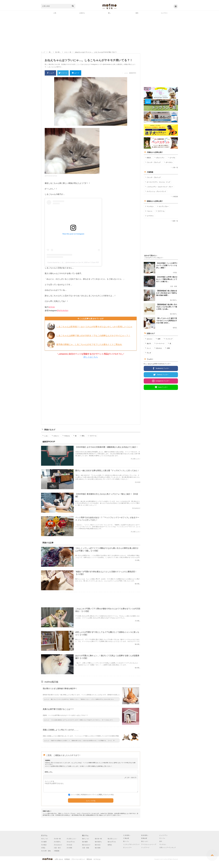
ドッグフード (145, 847)
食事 (159, 339)
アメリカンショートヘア (148, 844)
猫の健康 (85, 842)
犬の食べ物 (57, 838)
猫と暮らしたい (112, 838)
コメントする (90, 801)
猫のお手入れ (112, 842)
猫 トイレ (126, 841)
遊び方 (149, 343)
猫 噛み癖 (144, 838)
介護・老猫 (85, 848)
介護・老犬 (57, 848)
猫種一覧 (175, 221)
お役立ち (82, 13)
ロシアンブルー (164, 206)
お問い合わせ (59, 859)
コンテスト (164, 13)
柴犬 (160, 841)
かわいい (56, 436)
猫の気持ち (98, 842)
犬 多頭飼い (126, 835)
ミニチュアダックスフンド (131, 844)
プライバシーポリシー (78, 859)
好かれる (159, 348)
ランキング (169, 339)
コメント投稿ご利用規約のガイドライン (84, 794)
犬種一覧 (175, 167)
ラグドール (93, 436)
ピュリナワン (163, 835)
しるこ (46, 436)
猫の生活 (97, 845)
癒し (109, 13)
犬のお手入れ (71, 842)
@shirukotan (62, 310)
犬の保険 (69, 848)
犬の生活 (69, 845)
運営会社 (89, 859)
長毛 (83, 436)
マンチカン (150, 206)
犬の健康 (44, 842)
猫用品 (110, 845)
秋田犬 (149, 158)
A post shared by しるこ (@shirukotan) (61, 262)
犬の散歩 (44, 845)
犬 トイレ (162, 838)
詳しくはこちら (90, 356)
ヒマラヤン (150, 216)
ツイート (64, 73)
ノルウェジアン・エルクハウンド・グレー (160, 187)
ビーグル (172, 158)
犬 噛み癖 (126, 838)
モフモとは (97, 859)
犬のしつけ (44, 838)
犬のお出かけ (58, 845)
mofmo (109, 6)
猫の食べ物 (98, 838)
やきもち (67, 436)
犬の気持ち (57, 842)
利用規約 (67, 859)
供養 (168, 348)
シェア (51, 73)
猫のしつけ (85, 838)
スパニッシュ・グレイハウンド (156, 191)
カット (149, 348)
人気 (54, 13)
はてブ (76, 73)
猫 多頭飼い (144, 835)
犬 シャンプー (127, 847)
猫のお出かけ (86, 845)
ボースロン (169, 162)
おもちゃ (149, 339)
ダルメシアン (160, 158)
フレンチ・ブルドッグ (154, 162)
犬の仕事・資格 (46, 851)
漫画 (137, 13)
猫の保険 (97, 848)
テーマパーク (160, 343)
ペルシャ (149, 211)
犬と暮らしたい (71, 838)
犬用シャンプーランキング (167, 847)
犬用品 (43, 848)
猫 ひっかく (144, 841)
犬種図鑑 (175, 196)
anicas (52, 306)
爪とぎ (149, 353)
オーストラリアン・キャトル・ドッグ (158, 182)
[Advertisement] (109, 32)
